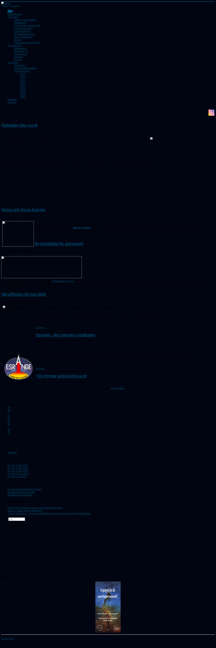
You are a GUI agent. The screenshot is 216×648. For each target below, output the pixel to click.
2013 (22, 74)
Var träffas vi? (21, 51)
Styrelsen (18, 57)
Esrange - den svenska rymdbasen (65, 334)
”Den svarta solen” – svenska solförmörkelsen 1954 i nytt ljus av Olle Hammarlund (49, 513)
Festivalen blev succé (19, 125)
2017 (22, 85)
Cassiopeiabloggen (23, 28)
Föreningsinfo (15, 45)
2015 (22, 79)
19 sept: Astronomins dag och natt (24, 489)
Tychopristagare (22, 71)
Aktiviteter (13, 17)
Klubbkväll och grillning (20, 495)
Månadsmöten (15, 14)
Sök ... (4, 519)
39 (9, 410)
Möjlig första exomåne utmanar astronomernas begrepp (35, 507)
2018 (22, 88)
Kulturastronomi (22, 31)
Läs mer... (41, 327)
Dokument (13, 62)
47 (9, 433)
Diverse (18, 39)
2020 (22, 94)
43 (9, 421)
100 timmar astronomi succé (61, 375)
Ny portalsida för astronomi (59, 243)
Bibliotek (12, 99)
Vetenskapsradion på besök (21, 492)
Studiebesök (20, 22)
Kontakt (12, 102)
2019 (22, 91)
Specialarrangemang (24, 34)
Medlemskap (20, 48)
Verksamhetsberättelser (25, 68)
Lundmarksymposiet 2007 (27, 42)
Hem (10, 11)
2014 (22, 76)
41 (9, 416)
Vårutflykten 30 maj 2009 (23, 294)
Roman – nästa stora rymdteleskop (25, 510)
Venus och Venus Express (23, 209)
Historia (18, 59)
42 (9, 419)
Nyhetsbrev (19, 65)
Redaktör (12, 452)
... (8, 413)
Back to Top (7, 638)
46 (9, 430)
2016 (22, 82)
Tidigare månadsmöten (25, 20)
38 (9, 407)
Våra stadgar (20, 54)
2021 (22, 96)
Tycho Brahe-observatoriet (27, 25)
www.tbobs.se (117, 388)
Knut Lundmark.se (23, 37)
